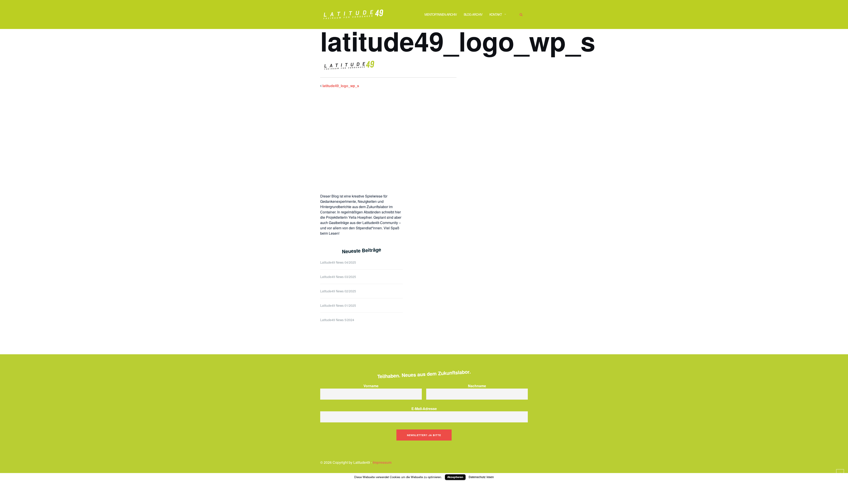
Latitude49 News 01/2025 (338, 305)
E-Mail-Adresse (424, 408)
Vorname (371, 385)
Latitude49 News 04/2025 (338, 262)
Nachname (477, 385)
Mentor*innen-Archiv (440, 14)
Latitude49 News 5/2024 (337, 320)
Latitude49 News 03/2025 (338, 276)
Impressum (382, 462)
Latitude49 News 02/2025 (338, 291)
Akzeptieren (455, 477)
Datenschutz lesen (481, 477)
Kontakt (495, 14)
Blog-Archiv (473, 14)
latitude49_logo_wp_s (340, 85)
